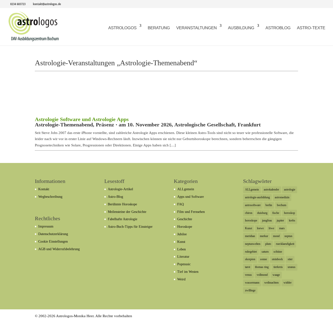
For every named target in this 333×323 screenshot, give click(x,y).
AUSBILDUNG (241, 28)
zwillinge (250, 290)
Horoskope (184, 226)
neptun (288, 236)
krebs (292, 220)
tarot (247, 267)
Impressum (45, 226)
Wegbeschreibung (50, 197)
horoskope (251, 220)
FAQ (180, 204)
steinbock (277, 259)
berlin (268, 205)
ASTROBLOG (278, 28)
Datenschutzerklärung (53, 234)
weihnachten (271, 282)
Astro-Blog (115, 197)
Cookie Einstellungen (53, 241)
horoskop (289, 213)
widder (288, 282)
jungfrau (267, 220)
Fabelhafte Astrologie (122, 219)
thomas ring (262, 267)
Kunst (181, 242)
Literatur (183, 256)
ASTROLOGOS (122, 28)
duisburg (262, 213)
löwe (271, 228)
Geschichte (184, 219)
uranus (291, 267)
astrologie (289, 189)
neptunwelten (252, 244)
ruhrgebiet (251, 251)
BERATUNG (159, 28)
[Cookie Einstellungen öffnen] (11, 317)
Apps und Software (190, 197)
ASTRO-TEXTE (311, 28)
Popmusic (184, 264)
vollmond (262, 274)
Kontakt (43, 189)
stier (290, 259)
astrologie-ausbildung (257, 197)
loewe (260, 228)
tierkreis (278, 267)
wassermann (252, 282)
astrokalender (271, 189)
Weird (181, 279)
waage (276, 274)
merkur (264, 236)
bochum (281, 205)
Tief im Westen (187, 272)
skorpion (250, 259)
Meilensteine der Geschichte (127, 212)
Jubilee (182, 234)
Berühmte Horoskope (122, 204)
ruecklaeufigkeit (285, 244)
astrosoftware (253, 205)
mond (276, 236)
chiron (248, 213)
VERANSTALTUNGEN (196, 28)
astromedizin (282, 197)
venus (248, 274)
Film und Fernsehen (191, 212)
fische (275, 213)
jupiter (280, 220)
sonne (263, 259)
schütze (278, 251)
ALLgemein (185, 189)
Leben (181, 249)
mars (282, 228)
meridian (250, 236)
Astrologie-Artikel (120, 189)
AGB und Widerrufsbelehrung (59, 249)
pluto (268, 244)
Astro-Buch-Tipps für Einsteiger (130, 226)
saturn (265, 251)
